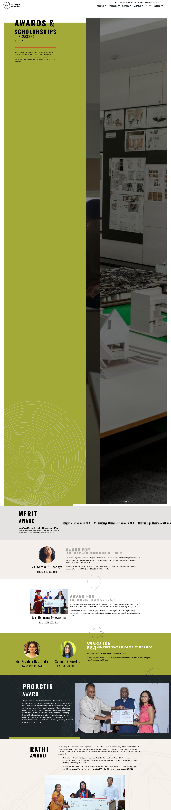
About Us (100, 5)
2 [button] (126, 501)
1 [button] (123, 501)
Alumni (149, 5)
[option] (126, 261)
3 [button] (128, 501)
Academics (113, 5)
